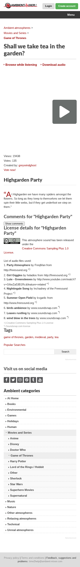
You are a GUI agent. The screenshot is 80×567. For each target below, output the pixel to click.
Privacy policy (11, 557)
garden (29, 337)
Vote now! (10, 169)
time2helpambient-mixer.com (45, 561)
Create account (66, 6)
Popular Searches (14, 344)
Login (48, 6)
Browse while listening (21, 64)
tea (56, 337)
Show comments (14, 223)
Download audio (53, 64)
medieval (40, 337)
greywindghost (27, 165)
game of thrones (13, 337)
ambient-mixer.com (22, 5)
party (50, 337)
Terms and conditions (32, 557)
